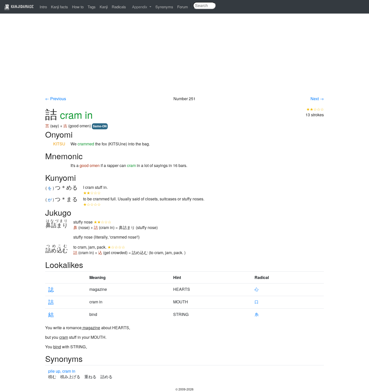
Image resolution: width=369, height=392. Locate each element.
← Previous (55, 98)
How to (78, 6)
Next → (317, 98)
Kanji (104, 6)
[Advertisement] (184, 58)
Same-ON (100, 126)
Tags (92, 6)
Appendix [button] (140, 6)
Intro (43, 6)
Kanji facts (59, 6)
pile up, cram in (61, 371)
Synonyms (164, 6)
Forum (182, 6)
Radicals (119, 6)
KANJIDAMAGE (22, 6)
